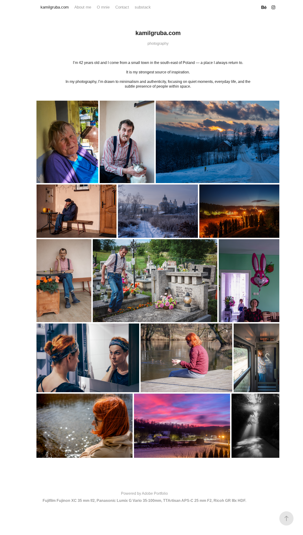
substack (143, 7)
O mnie (103, 7)
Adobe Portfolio (155, 493)
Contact (122, 7)
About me (82, 7)
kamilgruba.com (54, 7)
